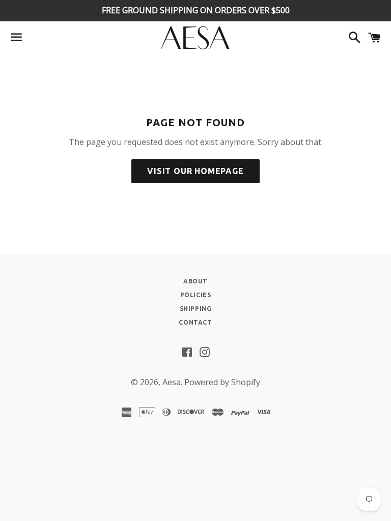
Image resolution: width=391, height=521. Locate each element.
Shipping (196, 308)
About (195, 281)
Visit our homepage (195, 171)
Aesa (171, 382)
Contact (195, 322)
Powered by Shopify (222, 382)
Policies (195, 295)
